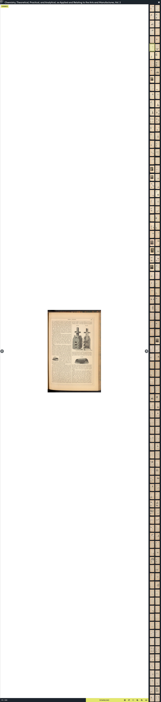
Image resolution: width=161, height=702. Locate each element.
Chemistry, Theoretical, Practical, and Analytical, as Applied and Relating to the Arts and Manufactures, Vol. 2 (63, 2)
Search (5, 6)
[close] (159, 2)
